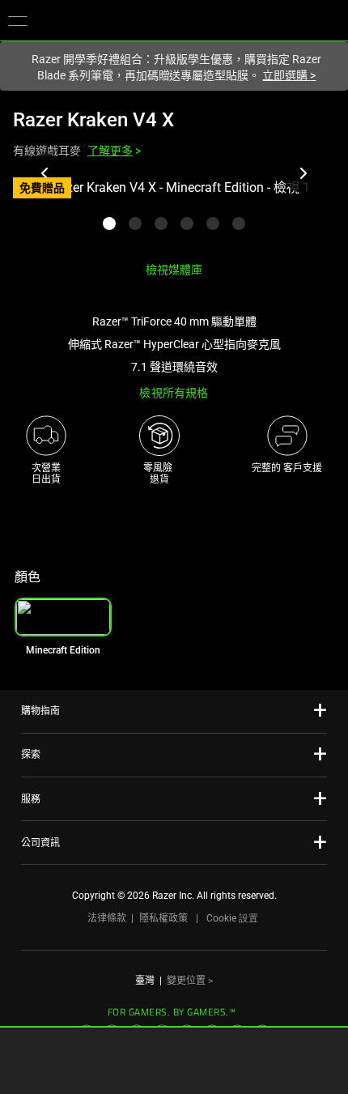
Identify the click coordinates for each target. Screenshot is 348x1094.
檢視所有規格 (173, 392)
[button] (18, 20)
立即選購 (289, 75)
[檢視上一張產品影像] (45, 173)
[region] (174, 213)
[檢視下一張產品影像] (302, 173)
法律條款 (106, 918)
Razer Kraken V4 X (93, 120)
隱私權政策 (163, 918)
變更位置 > (190, 980)
